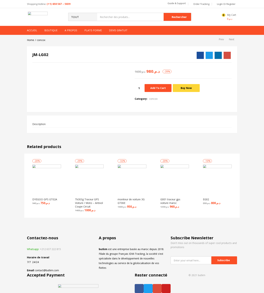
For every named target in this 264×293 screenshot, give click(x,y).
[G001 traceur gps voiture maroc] (174, 178)
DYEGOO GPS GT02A (44, 199)
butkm (201, 275)
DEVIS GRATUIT (118, 30)
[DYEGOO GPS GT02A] (46, 178)
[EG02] (217, 178)
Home (30, 40)
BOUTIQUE (50, 30)
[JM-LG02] (200, 55)
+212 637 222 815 (50, 249)
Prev (221, 39)
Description (39, 124)
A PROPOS (71, 30)
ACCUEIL (32, 30)
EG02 (206, 199)
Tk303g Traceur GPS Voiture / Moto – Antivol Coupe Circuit (89, 203)
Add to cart (158, 88)
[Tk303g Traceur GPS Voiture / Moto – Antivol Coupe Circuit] (89, 178)
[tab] (132, 124)
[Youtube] (166, 288)
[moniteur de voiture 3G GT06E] (132, 178)
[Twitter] (148, 288)
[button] (176, 3)
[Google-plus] (157, 288)
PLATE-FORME (93, 30)
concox (41, 40)
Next (231, 39)
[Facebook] (139, 288)
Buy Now (186, 88)
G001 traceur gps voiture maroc (170, 201)
